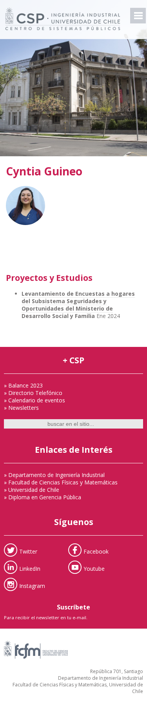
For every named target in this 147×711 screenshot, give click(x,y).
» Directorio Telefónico (33, 393)
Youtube (94, 568)
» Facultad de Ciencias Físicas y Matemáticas (61, 482)
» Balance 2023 (23, 385)
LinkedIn (29, 568)
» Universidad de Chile (31, 489)
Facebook (96, 551)
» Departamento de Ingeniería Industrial (54, 475)
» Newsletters (21, 407)
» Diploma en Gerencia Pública (42, 497)
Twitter (28, 551)
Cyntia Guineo (44, 171)
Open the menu (138, 15)
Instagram (32, 586)
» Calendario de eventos (34, 400)
